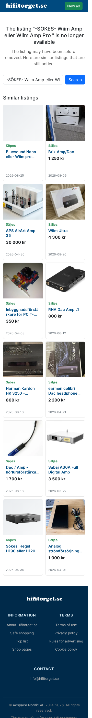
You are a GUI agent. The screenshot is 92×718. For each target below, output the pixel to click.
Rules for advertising (66, 641)
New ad (73, 6)
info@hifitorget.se (44, 679)
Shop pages (22, 649)
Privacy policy (66, 633)
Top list (22, 641)
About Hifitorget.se (22, 625)
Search (75, 79)
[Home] (44, 598)
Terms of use (66, 625)
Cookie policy (66, 649)
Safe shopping (22, 633)
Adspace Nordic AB (28, 705)
